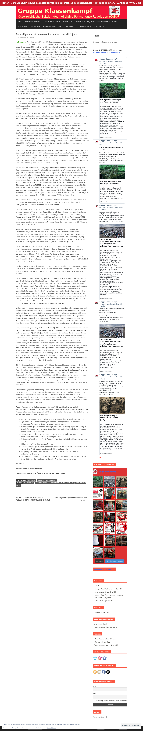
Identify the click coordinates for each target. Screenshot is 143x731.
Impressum (35, 26)
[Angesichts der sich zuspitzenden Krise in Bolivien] (109, 552)
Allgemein (31, 480)
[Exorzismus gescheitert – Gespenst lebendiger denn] (109, 493)
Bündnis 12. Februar (101, 612)
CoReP (96, 586)
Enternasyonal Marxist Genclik (105, 627)
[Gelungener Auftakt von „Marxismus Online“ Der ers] (98, 540)
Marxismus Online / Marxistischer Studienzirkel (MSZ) (96, 22)
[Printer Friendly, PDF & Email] (21, 42)
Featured (41, 480)
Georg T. (31, 37)
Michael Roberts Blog (102, 642)
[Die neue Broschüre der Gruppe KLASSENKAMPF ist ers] (98, 493)
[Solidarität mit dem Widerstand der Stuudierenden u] (98, 552)
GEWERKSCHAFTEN (41, 483)
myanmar (70, 483)
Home (20, 22)
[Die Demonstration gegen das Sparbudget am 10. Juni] (109, 517)
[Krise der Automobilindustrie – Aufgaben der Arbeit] (109, 481)
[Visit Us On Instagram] (99, 658)
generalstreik (28, 483)
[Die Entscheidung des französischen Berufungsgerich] (121, 481)
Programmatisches (32, 22)
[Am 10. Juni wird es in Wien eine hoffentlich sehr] (121, 528)
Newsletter (22, 26)
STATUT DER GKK (70, 26)
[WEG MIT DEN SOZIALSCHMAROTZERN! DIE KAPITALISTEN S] (98, 528)
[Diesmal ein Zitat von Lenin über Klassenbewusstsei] (109, 540)
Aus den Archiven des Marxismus (57, 22)
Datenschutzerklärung (52, 26)
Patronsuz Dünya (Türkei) (103, 601)
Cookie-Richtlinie (51, 728)
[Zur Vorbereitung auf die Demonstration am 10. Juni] (121, 517)
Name (95, 686)
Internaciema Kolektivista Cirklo (106, 592)
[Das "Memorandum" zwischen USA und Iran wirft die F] (98, 517)
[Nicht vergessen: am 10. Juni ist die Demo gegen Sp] (109, 528)
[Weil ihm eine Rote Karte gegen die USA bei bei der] (121, 493)
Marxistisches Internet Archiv (105, 639)
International (51, 480)
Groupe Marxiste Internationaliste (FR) (108, 589)
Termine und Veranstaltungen (91, 26)
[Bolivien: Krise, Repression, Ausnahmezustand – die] (121, 505)
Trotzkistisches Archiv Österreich (106, 645)
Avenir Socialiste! (100, 624)
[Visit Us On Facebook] (104, 658)
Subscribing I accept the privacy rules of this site (111, 701)
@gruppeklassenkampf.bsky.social (106, 52)
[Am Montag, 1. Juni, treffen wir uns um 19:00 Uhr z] (121, 540)
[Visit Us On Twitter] (95, 658)
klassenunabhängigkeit (57, 483)
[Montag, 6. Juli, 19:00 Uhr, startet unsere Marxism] (98, 505)
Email (94, 693)
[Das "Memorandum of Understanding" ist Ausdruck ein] (109, 505)
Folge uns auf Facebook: (104, 569)
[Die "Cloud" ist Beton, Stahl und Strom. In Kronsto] (98, 481)
